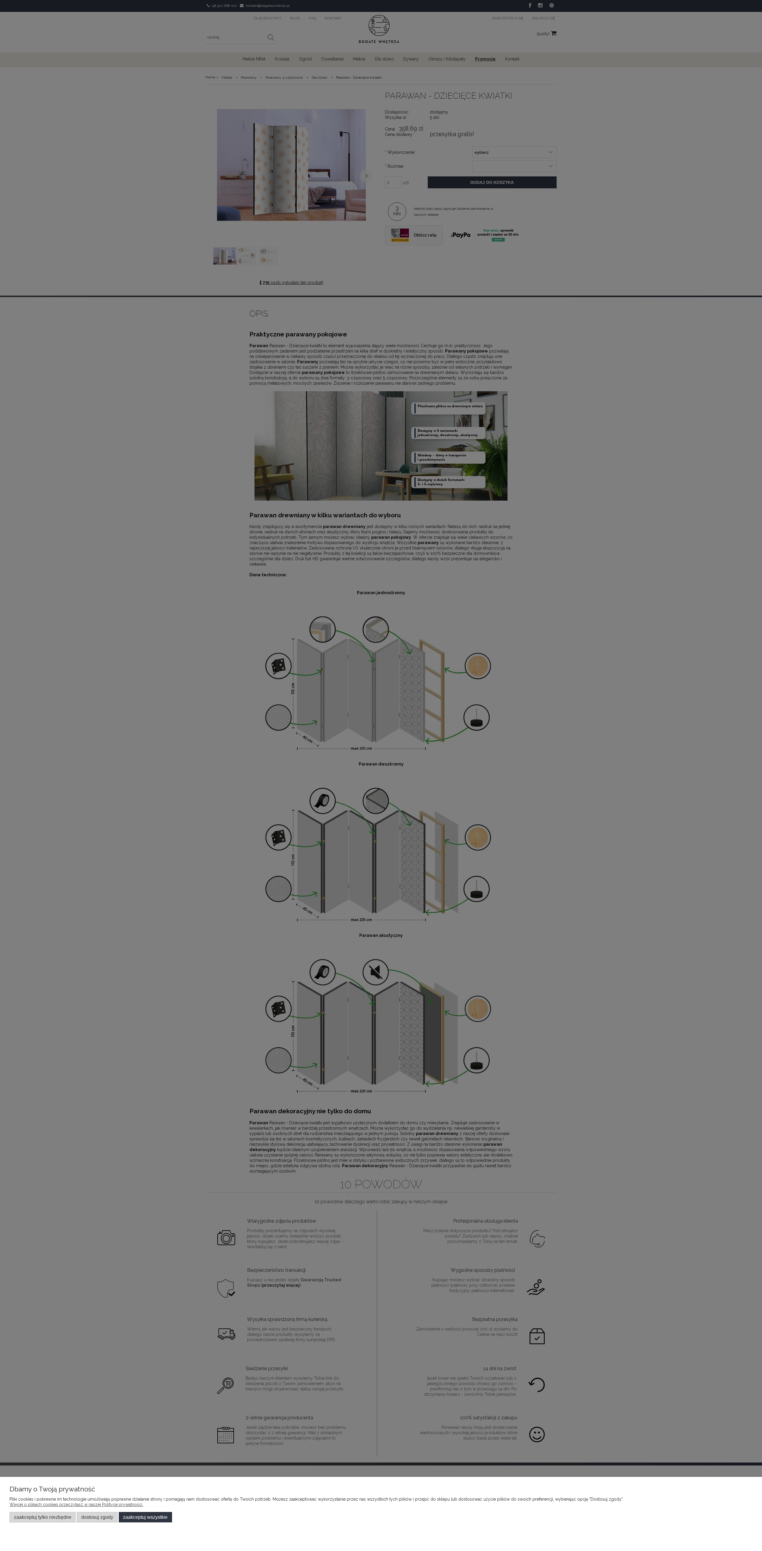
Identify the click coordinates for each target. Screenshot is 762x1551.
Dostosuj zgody (97, 1517)
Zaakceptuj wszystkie (145, 1517)
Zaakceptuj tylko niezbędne (42, 1517)
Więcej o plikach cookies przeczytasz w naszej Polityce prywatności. (76, 1504)
